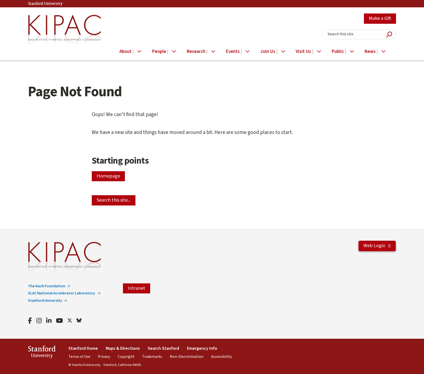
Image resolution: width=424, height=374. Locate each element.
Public (337, 51)
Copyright (126, 356)
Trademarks (152, 356)
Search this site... (114, 200)
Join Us (267, 51)
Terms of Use (79, 356)
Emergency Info (202, 348)
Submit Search (389, 34)
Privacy (104, 356)
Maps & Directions (123, 348)
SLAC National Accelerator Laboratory (62, 293)
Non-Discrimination (186, 356)
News (370, 51)
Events (233, 51)
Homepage (108, 176)
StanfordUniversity (42, 353)
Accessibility (221, 356)
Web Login (374, 245)
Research (195, 51)
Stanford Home (83, 348)
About (125, 51)
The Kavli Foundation (46, 286)
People (159, 51)
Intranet (136, 288)
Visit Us (303, 51)
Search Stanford (163, 348)
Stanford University (45, 4)
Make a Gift (380, 18)
